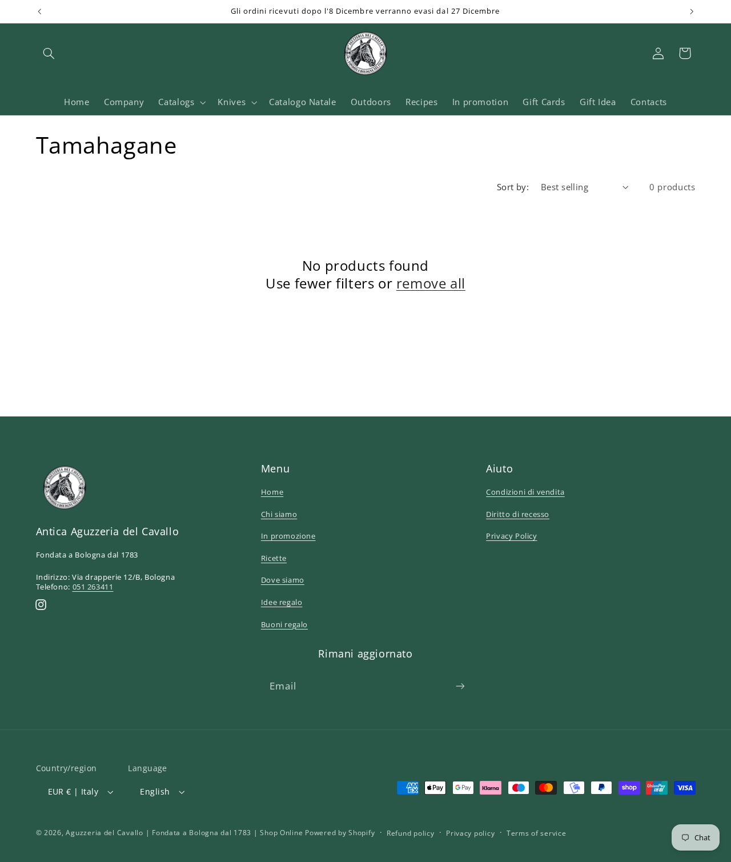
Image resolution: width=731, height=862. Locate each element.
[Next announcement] (691, 11)
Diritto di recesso (517, 514)
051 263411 (93, 587)
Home (272, 492)
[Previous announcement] (39, 11)
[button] (49, 53)
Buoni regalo (284, 624)
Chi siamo (279, 514)
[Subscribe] (460, 685)
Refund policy (411, 833)
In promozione (288, 536)
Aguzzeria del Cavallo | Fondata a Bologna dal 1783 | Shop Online (184, 832)
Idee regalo (282, 602)
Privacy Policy (511, 536)
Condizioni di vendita (525, 492)
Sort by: (513, 187)
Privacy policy (470, 833)
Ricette (274, 558)
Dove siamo (282, 580)
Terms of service (537, 833)
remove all (430, 283)
